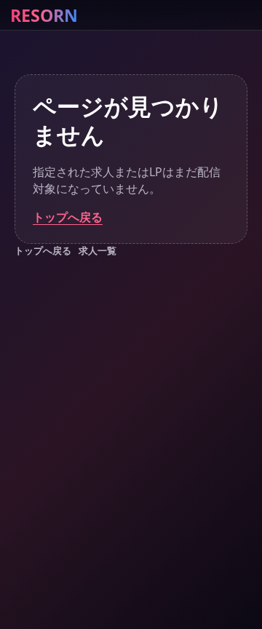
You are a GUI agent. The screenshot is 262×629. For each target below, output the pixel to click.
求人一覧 (97, 250)
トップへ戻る (68, 217)
